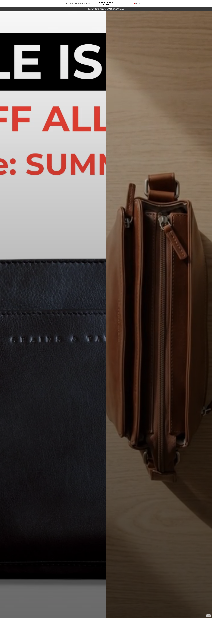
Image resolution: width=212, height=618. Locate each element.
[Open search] (140, 3)
